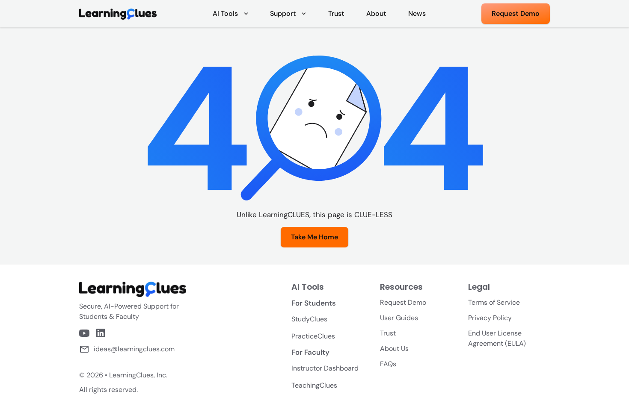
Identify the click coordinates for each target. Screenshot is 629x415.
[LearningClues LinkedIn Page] (100, 333)
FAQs (388, 363)
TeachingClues (314, 385)
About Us (394, 348)
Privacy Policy (490, 317)
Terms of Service (494, 302)
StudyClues (309, 319)
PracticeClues (313, 336)
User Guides (399, 317)
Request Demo (403, 302)
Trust (388, 333)
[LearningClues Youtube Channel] (84, 333)
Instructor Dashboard (325, 368)
